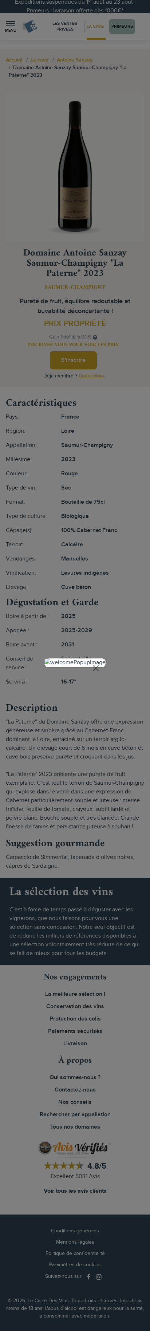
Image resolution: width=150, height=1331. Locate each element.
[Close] (95, 668)
